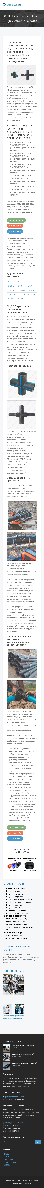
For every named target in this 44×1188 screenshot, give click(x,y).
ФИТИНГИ (8, 1157)
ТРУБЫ (7, 1154)
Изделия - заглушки (14, 905)
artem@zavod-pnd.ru (14, 1123)
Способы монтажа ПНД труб (23, 1054)
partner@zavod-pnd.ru (14, 1097)
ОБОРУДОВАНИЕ (11, 1162)
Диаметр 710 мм (32, 22)
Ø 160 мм (31, 286)
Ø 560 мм (21, 294)
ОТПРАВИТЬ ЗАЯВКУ (16, 220)
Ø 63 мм (31, 282)
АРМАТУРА (8, 1160)
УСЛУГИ (7, 1165)
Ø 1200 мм (22, 299)
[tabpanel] (14, 864)
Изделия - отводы (14, 891)
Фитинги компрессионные (17, 924)
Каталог (17, 20)
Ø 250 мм (11, 290)
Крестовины (20, 22)
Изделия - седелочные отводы (19, 899)
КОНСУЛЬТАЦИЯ (15, 231)
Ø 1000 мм (12, 299)
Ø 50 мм (21, 282)
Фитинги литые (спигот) (16, 919)
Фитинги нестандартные (17, 930)
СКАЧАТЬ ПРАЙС (15, 226)
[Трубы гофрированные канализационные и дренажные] (14, 864)
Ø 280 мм (21, 290)
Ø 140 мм (21, 286)
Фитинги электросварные (17, 922)
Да (38, 1142)
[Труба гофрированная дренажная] (29, 864)
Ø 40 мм (11, 282)
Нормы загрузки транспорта (23, 1045)
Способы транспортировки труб (24, 1063)
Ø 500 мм (11, 294)
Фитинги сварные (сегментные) (19, 927)
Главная (9, 20)
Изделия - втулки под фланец (18, 902)
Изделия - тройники (14, 894)
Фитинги (26, 20)
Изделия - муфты (13, 908)
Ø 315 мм (31, 290)
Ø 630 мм (31, 294)
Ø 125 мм (11, 286)
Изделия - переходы (14, 897)
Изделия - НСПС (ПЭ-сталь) (17, 913)
